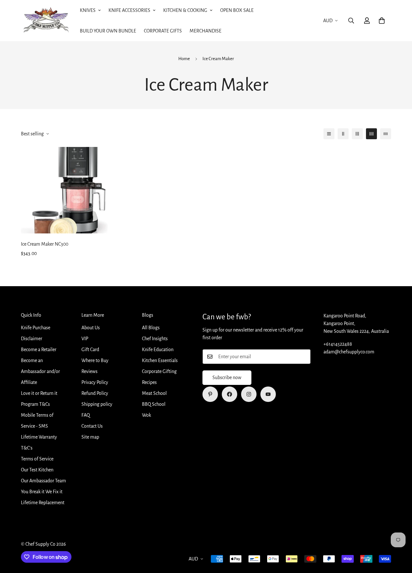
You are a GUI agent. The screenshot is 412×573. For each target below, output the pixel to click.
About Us (90, 327)
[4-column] (371, 133)
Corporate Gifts (163, 30)
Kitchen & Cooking (185, 10)
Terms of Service (37, 458)
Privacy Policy (94, 382)
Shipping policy (96, 404)
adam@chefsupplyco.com (348, 351)
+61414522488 (337, 344)
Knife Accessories (129, 10)
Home (184, 58)
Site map (90, 437)
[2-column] (343, 133)
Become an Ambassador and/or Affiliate (40, 371)
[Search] (351, 21)
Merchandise (205, 30)
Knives (88, 10)
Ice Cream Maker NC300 (44, 244)
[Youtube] (268, 394)
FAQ (85, 415)
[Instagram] (249, 394)
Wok (146, 415)
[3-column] (357, 133)
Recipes (149, 382)
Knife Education (157, 349)
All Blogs (151, 327)
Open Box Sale (237, 10)
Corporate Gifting (159, 371)
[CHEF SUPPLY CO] (46, 20)
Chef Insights (155, 338)
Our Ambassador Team (43, 480)
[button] (381, 20)
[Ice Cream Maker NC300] (64, 190)
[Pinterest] (210, 394)
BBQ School (153, 404)
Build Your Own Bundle (108, 30)
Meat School (154, 393)
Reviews (89, 371)
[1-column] (328, 133)
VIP (84, 338)
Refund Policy (94, 393)
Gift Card (90, 349)
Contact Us (92, 426)
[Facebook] (229, 394)
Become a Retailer (38, 349)
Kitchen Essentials (160, 360)
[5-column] (385, 133)
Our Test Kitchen (37, 469)
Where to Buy (94, 360)
